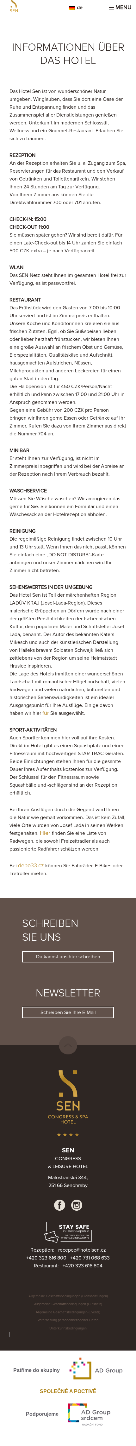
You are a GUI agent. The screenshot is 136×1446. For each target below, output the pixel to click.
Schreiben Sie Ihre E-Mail (68, 1012)
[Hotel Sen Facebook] (59, 1205)
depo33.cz (31, 866)
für (45, 713)
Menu (121, 7)
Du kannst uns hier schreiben (68, 956)
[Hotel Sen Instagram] (76, 1205)
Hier (46, 833)
